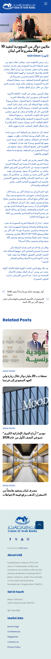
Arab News (9, 371)
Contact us (13, 642)
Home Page (13, 626)
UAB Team (23, 548)
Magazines (12, 636)
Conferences (13, 631)
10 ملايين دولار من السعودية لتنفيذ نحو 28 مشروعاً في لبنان (25, 48)
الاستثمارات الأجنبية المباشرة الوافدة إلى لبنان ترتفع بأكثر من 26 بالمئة (23, 301)
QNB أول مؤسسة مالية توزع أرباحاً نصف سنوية (25, 293)
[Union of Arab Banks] (19, 8)
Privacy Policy (14, 647)
